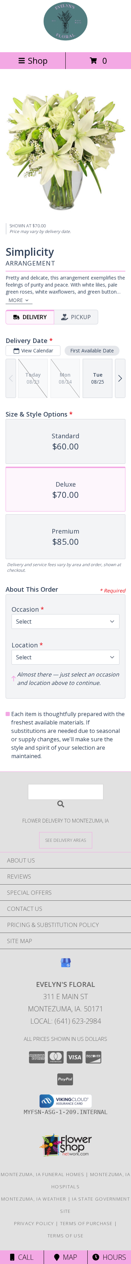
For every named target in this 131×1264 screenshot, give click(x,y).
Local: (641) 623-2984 (65, 1021)
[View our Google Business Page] (65, 966)
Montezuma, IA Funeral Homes (42, 1174)
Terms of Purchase (86, 1223)
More (15, 300)
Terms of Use (66, 1235)
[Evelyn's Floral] (65, 42)
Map (68, 1257)
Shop (38, 60)
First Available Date (92, 350)
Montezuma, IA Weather (33, 1199)
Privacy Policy (34, 1223)
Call (24, 1257)
